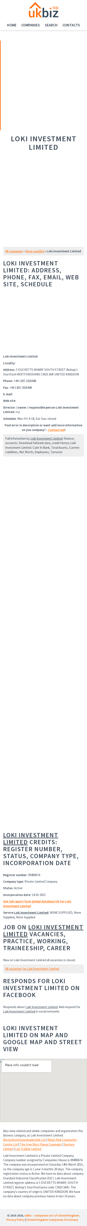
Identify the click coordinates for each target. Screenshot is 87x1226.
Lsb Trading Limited (28, 1149)
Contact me (56, 430)
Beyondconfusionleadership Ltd (24, 1140)
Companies (30, 25)
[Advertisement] (30, 85)
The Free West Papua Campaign (41, 1144)
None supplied (34, 251)
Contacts (71, 25)
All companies (14, 251)
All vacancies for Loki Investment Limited (32, 969)
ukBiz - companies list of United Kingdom (51, 1215)
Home (11, 25)
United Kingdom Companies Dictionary (52, 1220)
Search (51, 25)
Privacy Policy (15, 1220)
